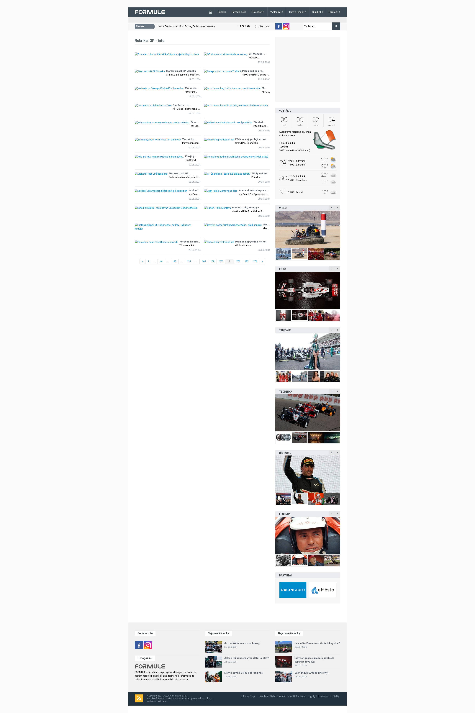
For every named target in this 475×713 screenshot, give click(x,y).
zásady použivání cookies (271, 696)
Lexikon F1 (334, 12)
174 (255, 261)
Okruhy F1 (317, 12)
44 (161, 261)
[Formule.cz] (150, 11)
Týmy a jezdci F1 (298, 12)
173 (246, 261)
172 (238, 261)
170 (221, 261)
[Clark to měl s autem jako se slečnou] (307, 535)
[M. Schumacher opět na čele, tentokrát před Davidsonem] (237, 105)
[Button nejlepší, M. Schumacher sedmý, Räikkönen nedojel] (168, 225)
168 (204, 261)
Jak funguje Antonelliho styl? (312, 672)
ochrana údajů (248, 696)
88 (174, 261)
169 (212, 261)
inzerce (324, 696)
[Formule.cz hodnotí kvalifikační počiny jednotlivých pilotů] (168, 54)
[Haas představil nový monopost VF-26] (307, 290)
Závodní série (239, 12)
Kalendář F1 (258, 12)
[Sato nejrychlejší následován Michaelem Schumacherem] (168, 207)
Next (344, 229)
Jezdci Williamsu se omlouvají (242, 643)
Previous (271, 229)
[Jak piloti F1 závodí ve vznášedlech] (307, 229)
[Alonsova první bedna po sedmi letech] (307, 474)
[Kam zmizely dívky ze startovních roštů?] (307, 351)
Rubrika (222, 12)
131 (189, 261)
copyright (312, 696)
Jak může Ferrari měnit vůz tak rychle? (317, 643)
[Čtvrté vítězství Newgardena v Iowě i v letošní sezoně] (307, 412)
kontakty (334, 696)
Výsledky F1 (276, 12)
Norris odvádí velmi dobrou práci (243, 672)
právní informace (296, 696)
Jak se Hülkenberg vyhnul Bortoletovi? (247, 658)
